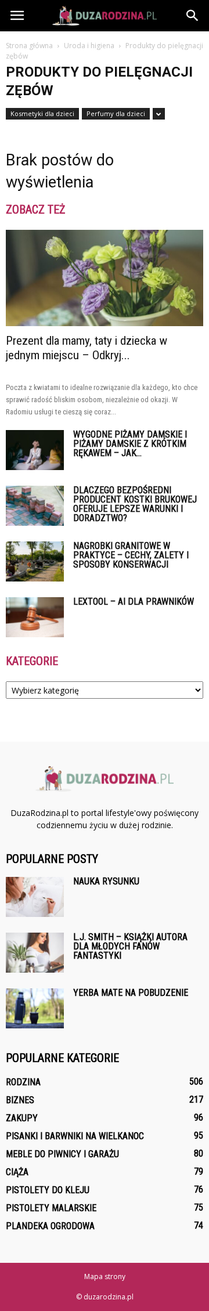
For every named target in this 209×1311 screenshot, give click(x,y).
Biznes (20, 1100)
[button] (192, 15)
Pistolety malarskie (51, 1208)
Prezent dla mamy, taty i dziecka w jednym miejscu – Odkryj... (86, 348)
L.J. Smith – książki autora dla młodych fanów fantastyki (130, 946)
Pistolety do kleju (47, 1190)
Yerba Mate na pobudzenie (130, 992)
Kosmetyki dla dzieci (42, 113)
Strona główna (29, 45)
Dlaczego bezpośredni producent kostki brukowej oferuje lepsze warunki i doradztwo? (135, 504)
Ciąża (17, 1172)
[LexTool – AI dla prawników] (35, 617)
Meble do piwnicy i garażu (62, 1154)
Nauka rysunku (106, 881)
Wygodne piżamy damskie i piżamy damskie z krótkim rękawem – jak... (130, 443)
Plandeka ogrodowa (50, 1225)
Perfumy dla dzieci (116, 113)
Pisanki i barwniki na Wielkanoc (75, 1136)
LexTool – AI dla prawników (133, 601)
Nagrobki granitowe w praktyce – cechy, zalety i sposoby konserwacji (131, 555)
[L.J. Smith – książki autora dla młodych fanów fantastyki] (35, 953)
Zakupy (22, 1118)
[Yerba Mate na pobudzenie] (35, 1008)
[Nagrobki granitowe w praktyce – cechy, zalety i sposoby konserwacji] (35, 561)
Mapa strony (104, 1276)
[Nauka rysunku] (35, 897)
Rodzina (23, 1082)
